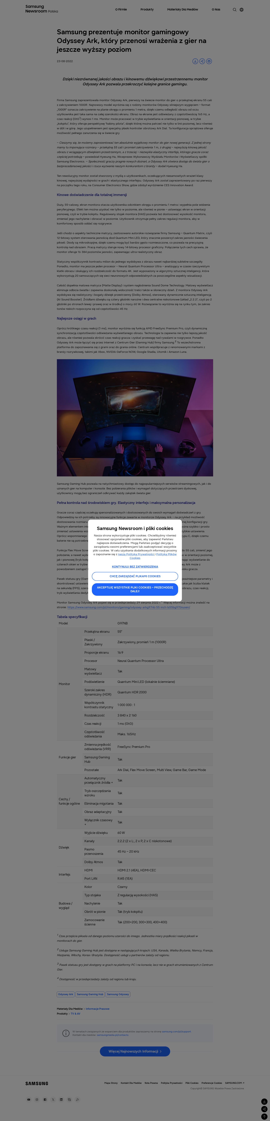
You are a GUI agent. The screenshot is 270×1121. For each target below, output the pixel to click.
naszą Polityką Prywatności (136, 554)
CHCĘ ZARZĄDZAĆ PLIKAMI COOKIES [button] (135, 576)
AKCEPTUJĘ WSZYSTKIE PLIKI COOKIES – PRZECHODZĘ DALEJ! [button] (135, 589)
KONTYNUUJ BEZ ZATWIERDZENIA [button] (135, 566)
